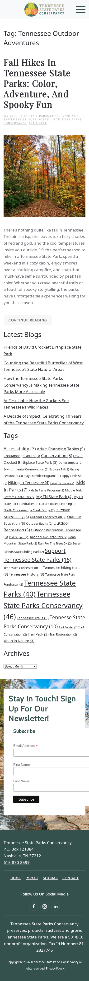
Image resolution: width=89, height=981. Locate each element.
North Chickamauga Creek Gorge (29, 510)
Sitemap (50, 878)
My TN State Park (54, 496)
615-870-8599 (17, 862)
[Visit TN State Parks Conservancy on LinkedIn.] (55, 906)
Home (15, 878)
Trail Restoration (63, 634)
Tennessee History (26, 574)
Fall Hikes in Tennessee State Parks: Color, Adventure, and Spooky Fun (37, 83)
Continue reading (28, 320)
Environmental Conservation (26, 469)
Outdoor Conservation (48, 517)
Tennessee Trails (33, 617)
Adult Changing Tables (61, 449)
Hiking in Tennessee (28, 482)
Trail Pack (38, 123)
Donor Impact (70, 462)
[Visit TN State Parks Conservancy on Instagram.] (44, 906)
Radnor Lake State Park (48, 537)
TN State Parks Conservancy (48, 116)
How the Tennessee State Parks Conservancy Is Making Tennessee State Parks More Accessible (42, 385)
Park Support (19, 537)
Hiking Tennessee (62, 483)
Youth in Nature (19, 640)
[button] (80, 9)
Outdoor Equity (39, 523)
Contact (70, 878)
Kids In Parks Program (46, 490)
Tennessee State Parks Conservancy (43, 605)
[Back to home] (44, 9)
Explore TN (59, 469)
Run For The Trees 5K (55, 543)
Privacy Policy (55, 968)
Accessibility (20, 449)
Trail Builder (68, 627)
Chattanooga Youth (22, 455)
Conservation (56, 455)
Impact (32, 878)
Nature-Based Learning (57, 503)
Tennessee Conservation (23, 568)
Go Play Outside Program (39, 476)
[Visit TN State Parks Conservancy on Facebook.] (33, 906)
